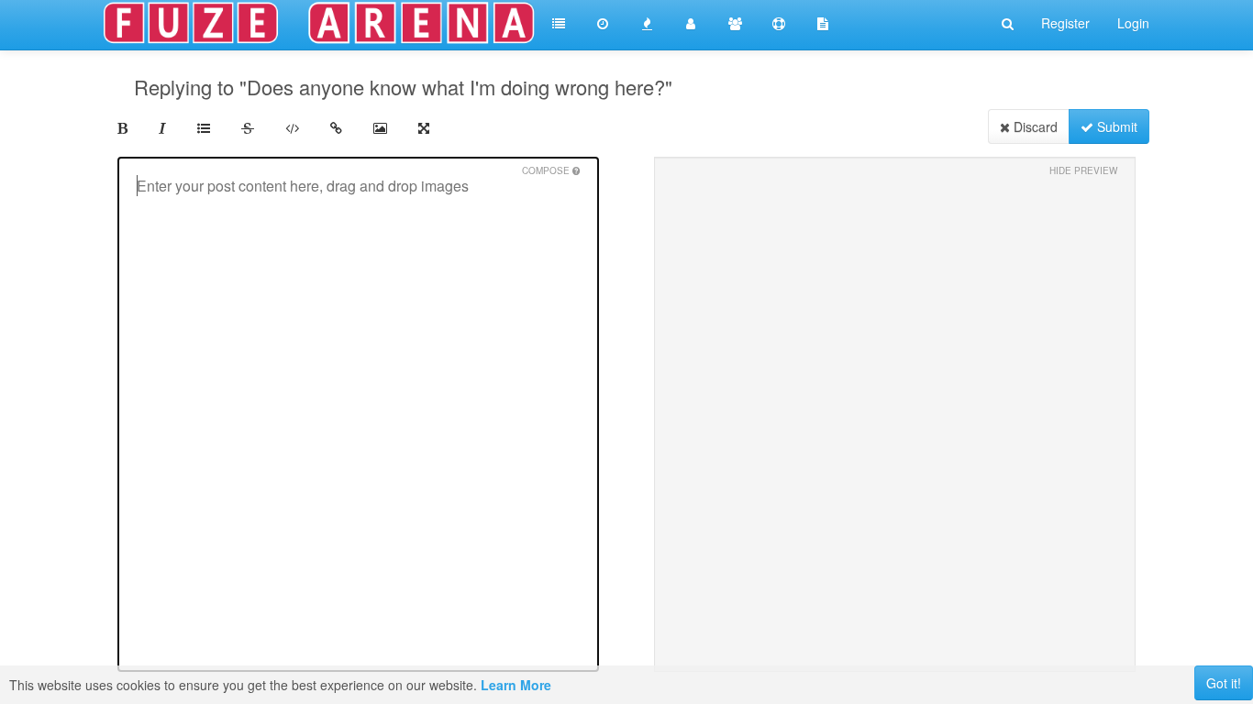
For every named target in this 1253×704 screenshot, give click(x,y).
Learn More (516, 685)
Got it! (1223, 683)
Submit (1115, 126)
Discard (1034, 126)
